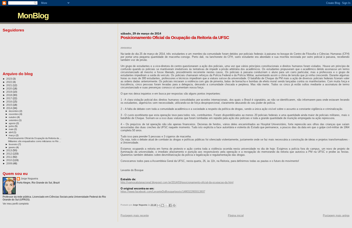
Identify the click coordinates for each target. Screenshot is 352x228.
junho (12, 126)
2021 (9, 85)
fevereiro (13, 144)
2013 (9, 150)
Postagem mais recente (135, 215)
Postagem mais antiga (336, 215)
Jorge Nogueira (29, 178)
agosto (12, 123)
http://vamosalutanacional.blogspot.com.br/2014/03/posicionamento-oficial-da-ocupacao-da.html (177, 182)
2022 (9, 82)
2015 (9, 104)
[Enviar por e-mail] (159, 205)
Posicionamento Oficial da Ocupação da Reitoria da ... (34, 138)
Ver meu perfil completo (16, 203)
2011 (9, 157)
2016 (9, 101)
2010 (9, 160)
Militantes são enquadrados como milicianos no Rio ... (34, 141)
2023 (9, 78)
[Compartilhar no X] (166, 205)
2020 (9, 88)
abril (11, 132)
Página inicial (236, 215)
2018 (9, 95)
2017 (9, 98)
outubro (13, 117)
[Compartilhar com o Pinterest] (174, 205)
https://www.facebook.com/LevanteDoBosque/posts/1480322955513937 (163, 191)
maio (11, 129)
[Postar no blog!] (163, 205)
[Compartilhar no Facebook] (170, 205)
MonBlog (33, 15)
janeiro (12, 147)
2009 (9, 163)
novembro (14, 114)
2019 (9, 91)
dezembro (14, 111)
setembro (14, 120)
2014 (9, 108)
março (12, 135)
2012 (9, 153)
